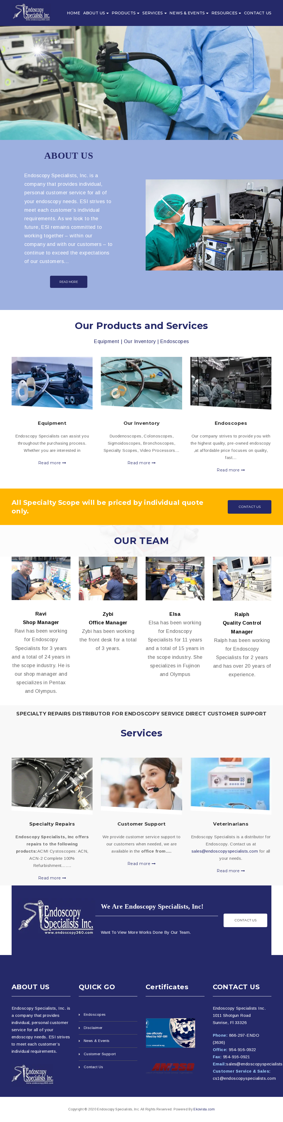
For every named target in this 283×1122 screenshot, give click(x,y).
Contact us (245, 920)
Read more (50, 462)
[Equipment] (52, 383)
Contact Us (250, 507)
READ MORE (68, 282)
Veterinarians (230, 824)
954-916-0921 (236, 1056)
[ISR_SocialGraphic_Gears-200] (175, 1033)
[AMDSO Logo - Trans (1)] (175, 1068)
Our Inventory (142, 423)
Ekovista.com (204, 1109)
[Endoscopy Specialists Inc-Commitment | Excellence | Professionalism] (31, 12)
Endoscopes (231, 423)
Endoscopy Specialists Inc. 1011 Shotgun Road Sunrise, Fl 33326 (239, 1015)
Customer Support (141, 824)
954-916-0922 (242, 1049)
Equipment (52, 423)
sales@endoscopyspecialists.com (225, 851)
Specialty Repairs (52, 824)
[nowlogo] (32, 1075)
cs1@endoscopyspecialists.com (244, 1078)
